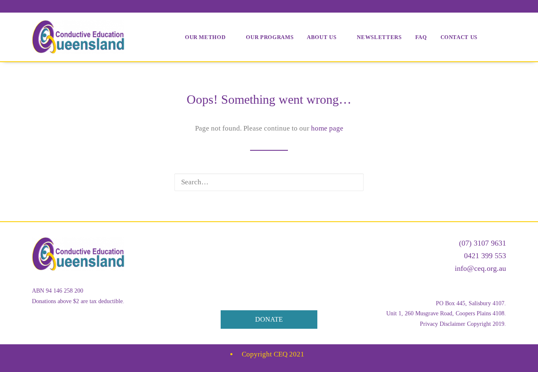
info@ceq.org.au (480, 268)
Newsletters (379, 37)
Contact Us (459, 37)
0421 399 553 (485, 255)
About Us (321, 37)
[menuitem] (209, 37)
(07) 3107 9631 (482, 243)
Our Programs (269, 37)
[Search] (269, 182)
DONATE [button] (269, 319)
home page (327, 128)
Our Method (205, 37)
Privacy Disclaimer (442, 324)
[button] (351, 182)
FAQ (421, 37)
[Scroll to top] (522, 355)
